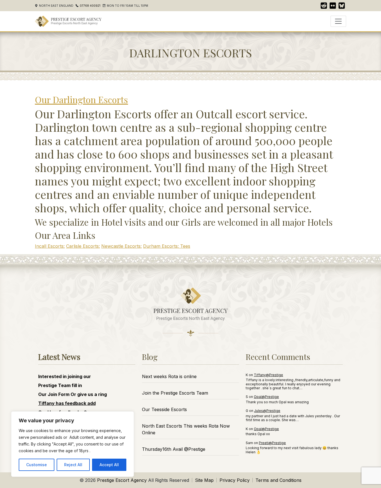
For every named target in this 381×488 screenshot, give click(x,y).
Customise (36, 464)
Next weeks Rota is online (169, 376)
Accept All (109, 464)
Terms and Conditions (278, 480)
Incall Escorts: (50, 246)
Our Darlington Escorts (81, 99)
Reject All (73, 464)
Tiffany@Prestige (268, 375)
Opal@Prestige (266, 397)
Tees (185, 246)
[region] (72, 444)
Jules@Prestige (267, 411)
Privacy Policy (235, 480)
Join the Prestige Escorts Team (175, 393)
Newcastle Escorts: (121, 246)
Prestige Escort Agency (122, 480)
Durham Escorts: (161, 246)
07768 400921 (90, 5)
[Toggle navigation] (338, 21)
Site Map (204, 480)
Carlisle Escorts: (83, 246)
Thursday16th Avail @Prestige (173, 449)
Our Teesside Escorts (164, 409)
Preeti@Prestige (272, 443)
